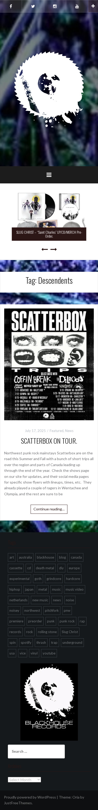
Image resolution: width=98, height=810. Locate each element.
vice (23, 653)
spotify (26, 642)
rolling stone (47, 632)
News (69, 431)
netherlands (18, 600)
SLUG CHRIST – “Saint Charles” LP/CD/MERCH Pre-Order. (49, 234)
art (11, 557)
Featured (57, 431)
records (15, 632)
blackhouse (45, 557)
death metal (45, 568)
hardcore (73, 579)
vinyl (34, 653)
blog (62, 557)
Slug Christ (70, 632)
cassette (15, 568)
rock (29, 632)
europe (74, 568)
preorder (35, 621)
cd (29, 568)
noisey (14, 610)
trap (54, 642)
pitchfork (52, 610)
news (57, 600)
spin (12, 642)
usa (12, 653)
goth (38, 579)
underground (72, 642)
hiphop (14, 589)
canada (76, 557)
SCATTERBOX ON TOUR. (49, 441)
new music (40, 600)
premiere (16, 621)
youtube (49, 653)
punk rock (67, 621)
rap (82, 621)
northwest (32, 610)
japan (29, 589)
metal (42, 589)
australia (25, 557)
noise (70, 600)
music (56, 589)
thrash (41, 642)
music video (75, 589)
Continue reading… (49, 509)
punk (51, 621)
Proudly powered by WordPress (30, 797)
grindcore (54, 579)
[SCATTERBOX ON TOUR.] (49, 364)
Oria (75, 797)
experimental (19, 579)
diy (61, 568)
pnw (67, 610)
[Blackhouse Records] (49, 89)
